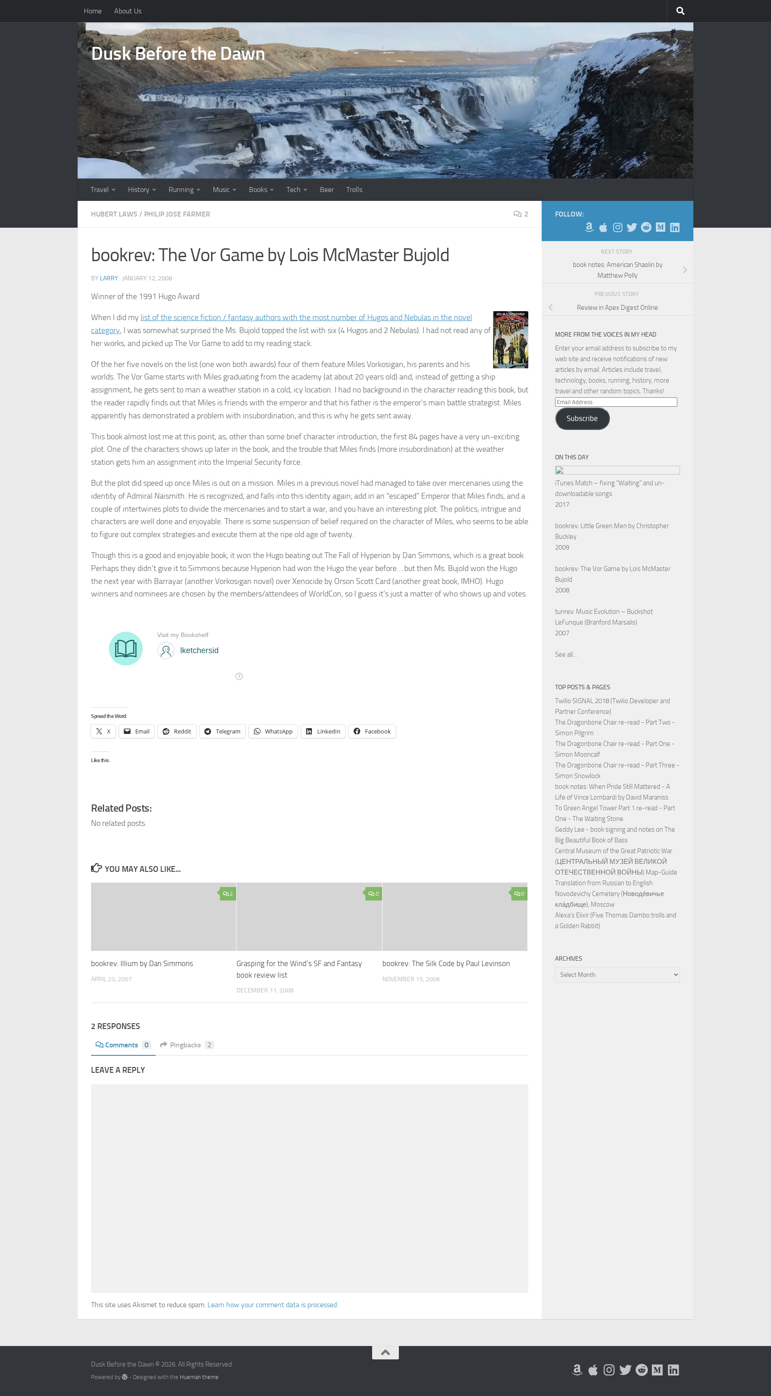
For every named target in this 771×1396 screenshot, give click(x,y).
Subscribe (582, 418)
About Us (127, 11)
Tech (293, 189)
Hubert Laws (114, 214)
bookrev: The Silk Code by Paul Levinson (446, 963)
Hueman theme (199, 1377)
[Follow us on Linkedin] (674, 227)
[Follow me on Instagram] (617, 227)
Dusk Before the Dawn (178, 53)
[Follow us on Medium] (660, 227)
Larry (109, 278)
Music (221, 189)
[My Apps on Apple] (603, 227)
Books (258, 189)
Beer (327, 189)
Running (181, 189)
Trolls (354, 189)
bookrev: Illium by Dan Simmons (142, 963)
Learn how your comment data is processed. (272, 1304)
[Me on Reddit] (646, 227)
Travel (100, 189)
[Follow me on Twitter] (631, 227)
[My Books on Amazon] (589, 227)
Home (93, 11)
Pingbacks (190, 1045)
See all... (566, 654)
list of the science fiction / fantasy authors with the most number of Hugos (264, 317)
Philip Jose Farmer (177, 214)
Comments (127, 1045)
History (138, 189)
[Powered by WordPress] (125, 1377)
